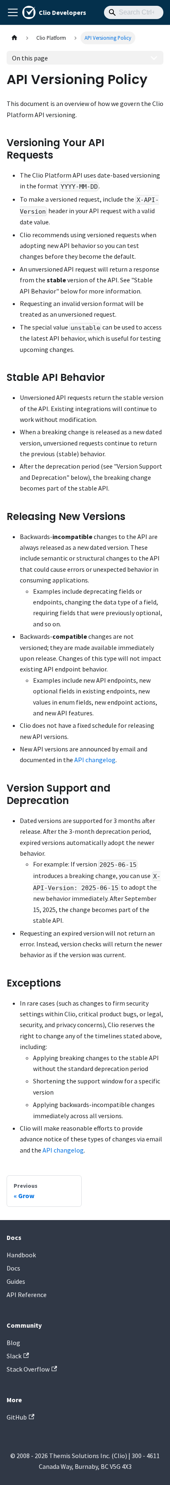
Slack (14, 1356)
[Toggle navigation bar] (13, 12)
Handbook (21, 1255)
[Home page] (14, 37)
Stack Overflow (28, 1369)
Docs (13, 1268)
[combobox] (133, 12)
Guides (16, 1281)
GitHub (17, 1417)
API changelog (95, 760)
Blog (13, 1342)
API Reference (27, 1294)
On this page (30, 58)
